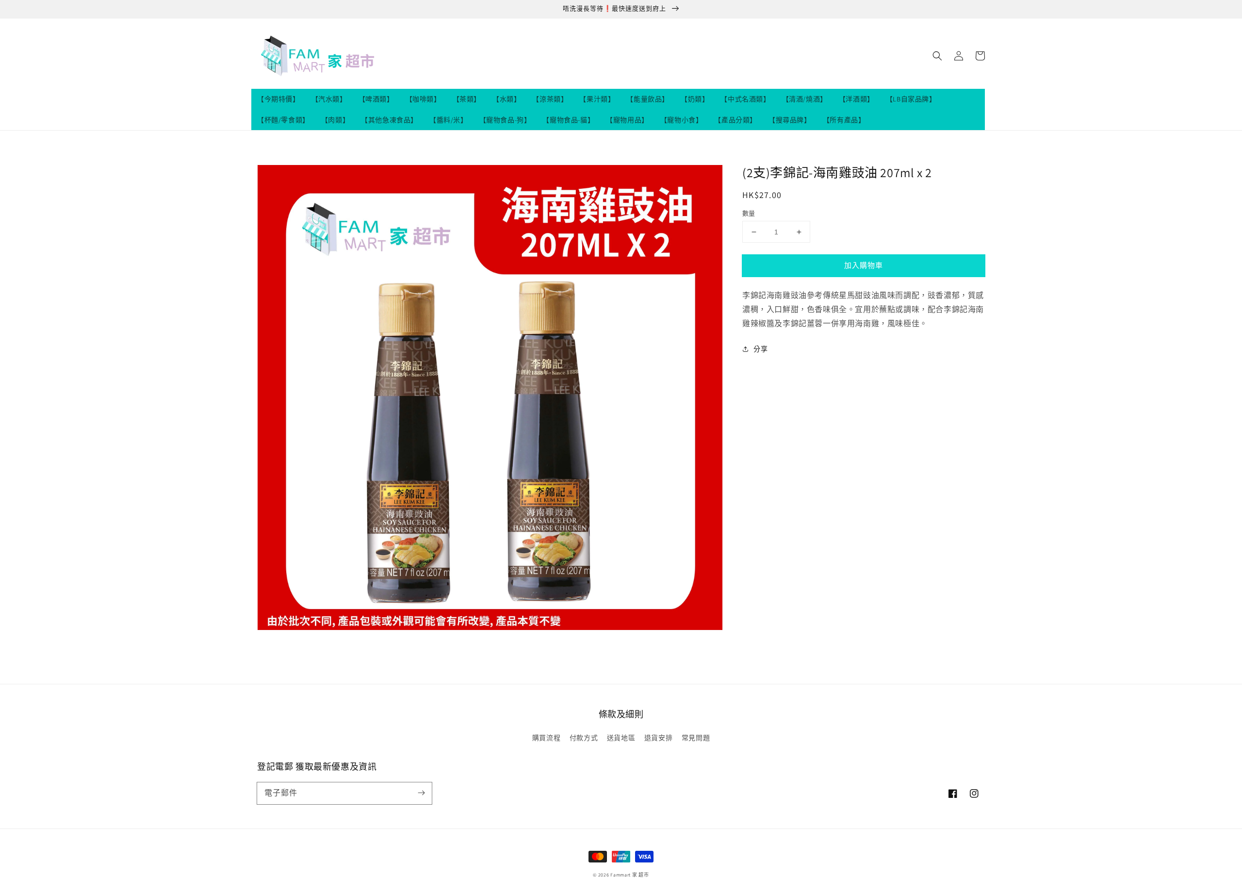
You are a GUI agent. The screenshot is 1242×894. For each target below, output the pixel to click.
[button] (937, 55)
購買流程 (546, 737)
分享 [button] (760, 348)
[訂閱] (421, 793)
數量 (748, 213)
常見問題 (696, 737)
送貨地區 (621, 737)
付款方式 (584, 737)
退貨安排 (658, 737)
